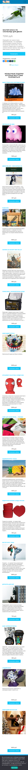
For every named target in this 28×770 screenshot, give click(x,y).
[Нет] (26, 762)
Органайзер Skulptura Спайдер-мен (13, 375)
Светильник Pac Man (8, 124)
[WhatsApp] (14, 61)
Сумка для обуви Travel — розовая (12, 417)
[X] (10, 61)
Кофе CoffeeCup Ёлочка (9, 626)
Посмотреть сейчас (14, 118)
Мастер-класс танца (8, 542)
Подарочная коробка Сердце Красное (13, 500)
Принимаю (14, 767)
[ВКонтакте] (4, 61)
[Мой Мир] (8, 61)
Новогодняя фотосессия (9, 709)
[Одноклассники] (6, 61)
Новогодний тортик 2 (8, 333)
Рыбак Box (5, 208)
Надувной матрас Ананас (9, 459)
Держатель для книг (8, 584)
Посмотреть (14, 54)
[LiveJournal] (12, 61)
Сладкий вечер (6, 668)
